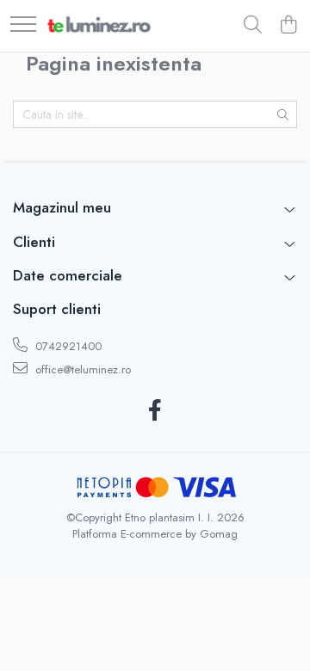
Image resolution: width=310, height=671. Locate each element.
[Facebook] (155, 411)
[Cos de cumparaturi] (288, 25)
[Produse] (23, 25)
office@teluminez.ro (81, 369)
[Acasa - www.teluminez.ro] (99, 26)
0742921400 (67, 346)
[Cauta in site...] (253, 25)
